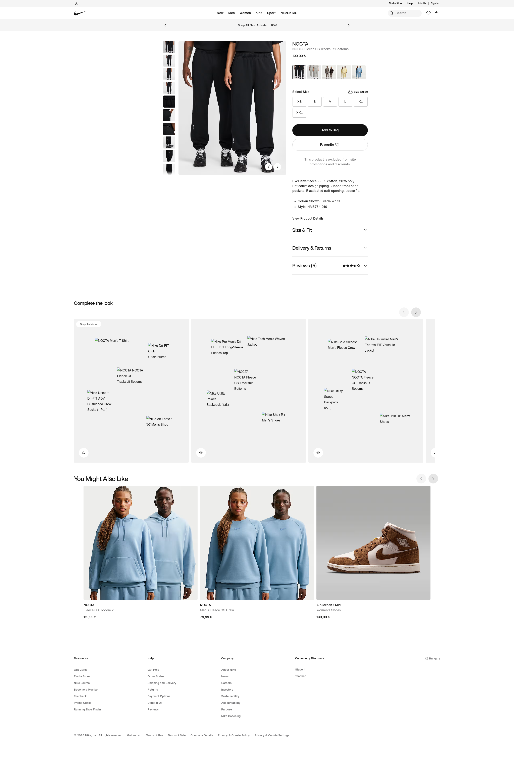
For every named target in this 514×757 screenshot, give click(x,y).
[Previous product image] (268, 166)
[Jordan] (76, 3)
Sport (271, 13)
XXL (299, 112)
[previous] (404, 312)
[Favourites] (428, 13)
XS (299, 101)
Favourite (327, 144)
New (220, 13)
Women (245, 13)
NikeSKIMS (288, 13)
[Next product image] (277, 166)
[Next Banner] (348, 25)
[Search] (391, 13)
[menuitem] (414, 3)
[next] (416, 312)
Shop (274, 25)
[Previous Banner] (165, 25)
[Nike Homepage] (80, 13)
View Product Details (307, 218)
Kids (259, 13)
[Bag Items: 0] (436, 13)
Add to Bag (330, 130)
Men (231, 13)
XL (361, 101)
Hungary (434, 658)
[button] (169, 61)
